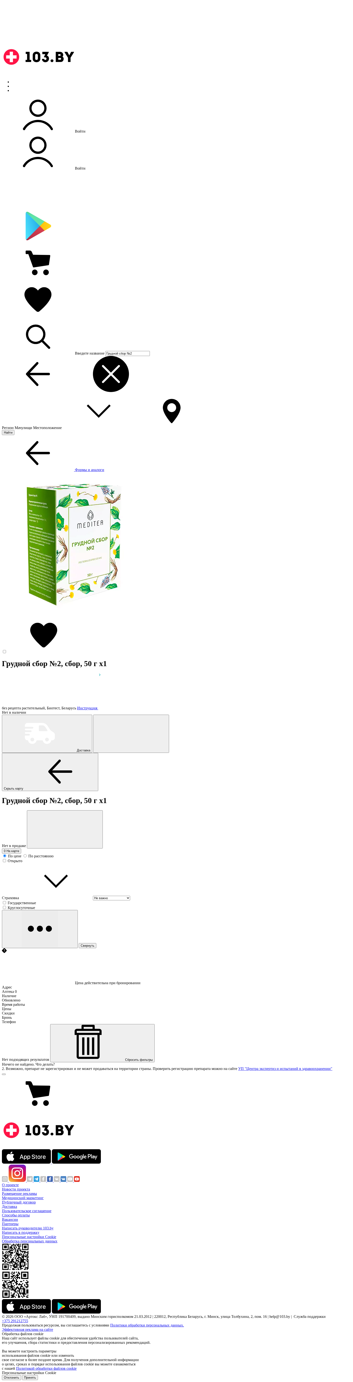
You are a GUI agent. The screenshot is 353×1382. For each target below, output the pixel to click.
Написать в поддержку (20, 1232)
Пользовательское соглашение (26, 1211)
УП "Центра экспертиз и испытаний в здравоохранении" (285, 1069)
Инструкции (22, 90)
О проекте (10, 1185)
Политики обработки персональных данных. (147, 1325)
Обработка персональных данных (29, 1241)
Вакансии (10, 1219)
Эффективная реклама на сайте (27, 1329)
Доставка (9, 1206)
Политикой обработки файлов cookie (46, 1368)
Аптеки (18, 86)
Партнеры (10, 1224)
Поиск (17, 82)
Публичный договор (19, 1202)
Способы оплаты (16, 1215)
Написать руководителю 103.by (28, 1228)
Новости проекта (16, 1189)
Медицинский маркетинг (23, 1198)
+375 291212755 (15, 1321)
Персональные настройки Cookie (29, 1237)
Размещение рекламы (19, 1194)
